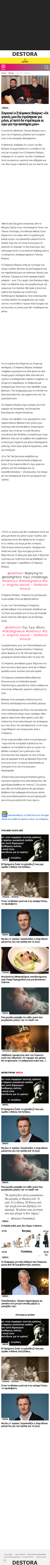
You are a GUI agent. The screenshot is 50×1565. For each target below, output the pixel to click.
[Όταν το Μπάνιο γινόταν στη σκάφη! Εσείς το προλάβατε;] (25, 885)
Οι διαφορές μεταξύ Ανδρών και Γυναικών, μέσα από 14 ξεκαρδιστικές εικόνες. (24, 1263)
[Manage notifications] (5, 1560)
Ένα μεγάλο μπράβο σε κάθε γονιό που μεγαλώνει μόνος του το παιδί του (22, 1019)
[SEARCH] (47, 67)
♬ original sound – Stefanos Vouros (25, 587)
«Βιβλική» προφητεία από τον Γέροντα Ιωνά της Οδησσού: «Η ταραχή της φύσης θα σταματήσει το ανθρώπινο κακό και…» (23, 1057)
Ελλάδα (6, 897)
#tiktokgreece (30, 581)
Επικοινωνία (41, 1557)
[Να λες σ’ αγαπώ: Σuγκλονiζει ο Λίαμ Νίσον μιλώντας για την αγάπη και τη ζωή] (25, 922)
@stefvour (15, 573)
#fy (45, 581)
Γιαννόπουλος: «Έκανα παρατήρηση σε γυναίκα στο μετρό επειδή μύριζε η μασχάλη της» (21, 1303)
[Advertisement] (25, 25)
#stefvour (10, 581)
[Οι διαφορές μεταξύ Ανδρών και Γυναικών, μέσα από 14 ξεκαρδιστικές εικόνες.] (25, 1242)
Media (5, 860)
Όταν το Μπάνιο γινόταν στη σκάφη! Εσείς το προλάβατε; (24, 902)
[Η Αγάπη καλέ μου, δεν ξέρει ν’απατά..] (25, 1206)
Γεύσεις (6, 972)
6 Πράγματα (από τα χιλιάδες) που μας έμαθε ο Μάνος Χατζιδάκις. (22, 865)
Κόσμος (15, 897)
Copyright (8, 1555)
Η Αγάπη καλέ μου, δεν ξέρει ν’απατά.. (21, 1225)
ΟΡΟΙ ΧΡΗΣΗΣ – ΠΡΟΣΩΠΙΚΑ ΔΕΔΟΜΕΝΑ (30, 1555)
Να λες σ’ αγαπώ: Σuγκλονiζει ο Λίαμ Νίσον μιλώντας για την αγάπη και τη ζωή (24, 940)
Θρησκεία (7, 1051)
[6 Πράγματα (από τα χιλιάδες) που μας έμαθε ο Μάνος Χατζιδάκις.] (25, 847)
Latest (25, 62)
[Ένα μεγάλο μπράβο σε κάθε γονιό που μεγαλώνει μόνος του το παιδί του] (25, 1000)
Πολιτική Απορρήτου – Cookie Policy (19, 1557)
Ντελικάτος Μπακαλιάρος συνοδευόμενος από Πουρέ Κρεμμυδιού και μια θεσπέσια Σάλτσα (24, 979)
